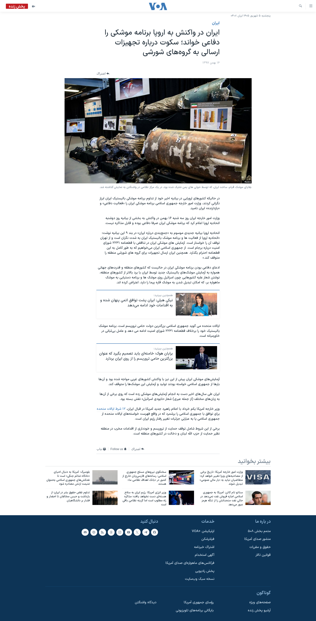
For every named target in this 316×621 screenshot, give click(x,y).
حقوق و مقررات (260, 546)
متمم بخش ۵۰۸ (259, 531)
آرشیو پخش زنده (259, 610)
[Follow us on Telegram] (145, 532)
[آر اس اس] (102, 532)
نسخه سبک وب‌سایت (199, 579)
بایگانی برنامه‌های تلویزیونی (195, 610)
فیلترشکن (207, 539)
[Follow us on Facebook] (154, 532)
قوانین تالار (263, 555)
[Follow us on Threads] (111, 532)
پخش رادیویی (204, 570)
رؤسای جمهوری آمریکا (199, 602)
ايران (216, 23)
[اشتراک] (85, 532)
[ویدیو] (33, 6)
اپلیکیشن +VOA (203, 531)
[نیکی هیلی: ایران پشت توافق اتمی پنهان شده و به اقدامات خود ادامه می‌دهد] (196, 304)
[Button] (103, 73)
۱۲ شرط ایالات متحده (111, 408)
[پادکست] (93, 532)
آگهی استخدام (204, 555)
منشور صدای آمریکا (257, 539)
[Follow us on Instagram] (119, 532)
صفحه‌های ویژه (260, 602)
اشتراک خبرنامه (204, 546)
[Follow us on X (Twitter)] (137, 532)
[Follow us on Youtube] (128, 532)
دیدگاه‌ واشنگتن (145, 602)
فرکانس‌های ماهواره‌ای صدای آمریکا (189, 563)
